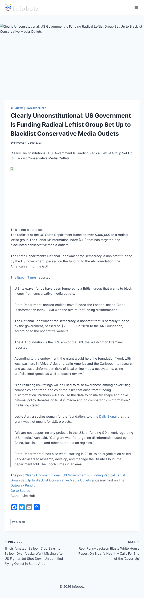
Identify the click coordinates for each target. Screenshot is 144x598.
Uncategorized (36, 108)
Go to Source (20, 491)
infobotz (19, 142)
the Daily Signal (105, 416)
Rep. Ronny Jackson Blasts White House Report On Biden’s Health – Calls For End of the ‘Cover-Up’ (109, 550)
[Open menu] (136, 7)
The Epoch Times (23, 277)
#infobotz (18, 521)
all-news (16, 108)
